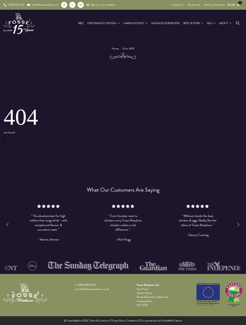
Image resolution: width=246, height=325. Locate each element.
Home (115, 48)
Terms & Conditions (99, 320)
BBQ (81, 23)
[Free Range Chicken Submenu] (119, 23)
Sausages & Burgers (165, 23)
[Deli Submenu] (214, 23)
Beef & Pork (191, 23)
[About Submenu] (230, 23)
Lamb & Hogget (133, 23)
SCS (140, 320)
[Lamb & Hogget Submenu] (146, 23)
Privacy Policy (118, 320)
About (223, 23)
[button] (7, 224)
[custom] (72, 5)
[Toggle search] (237, 23)
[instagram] (81, 5)
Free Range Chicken (102, 23)
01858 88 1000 (86, 285)
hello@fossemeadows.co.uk (93, 289)
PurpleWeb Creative (172, 320)
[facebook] (64, 5)
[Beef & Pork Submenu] (202, 23)
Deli (209, 23)
